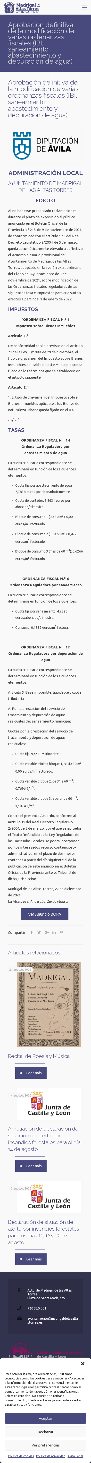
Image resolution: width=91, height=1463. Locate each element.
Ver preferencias (46, 1445)
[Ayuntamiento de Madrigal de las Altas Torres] (22, 7)
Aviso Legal (75, 1456)
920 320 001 (36, 1308)
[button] (83, 1364)
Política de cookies (21, 1456)
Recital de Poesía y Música (39, 1056)
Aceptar (45, 1418)
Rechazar (45, 1432)
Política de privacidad (50, 1456)
